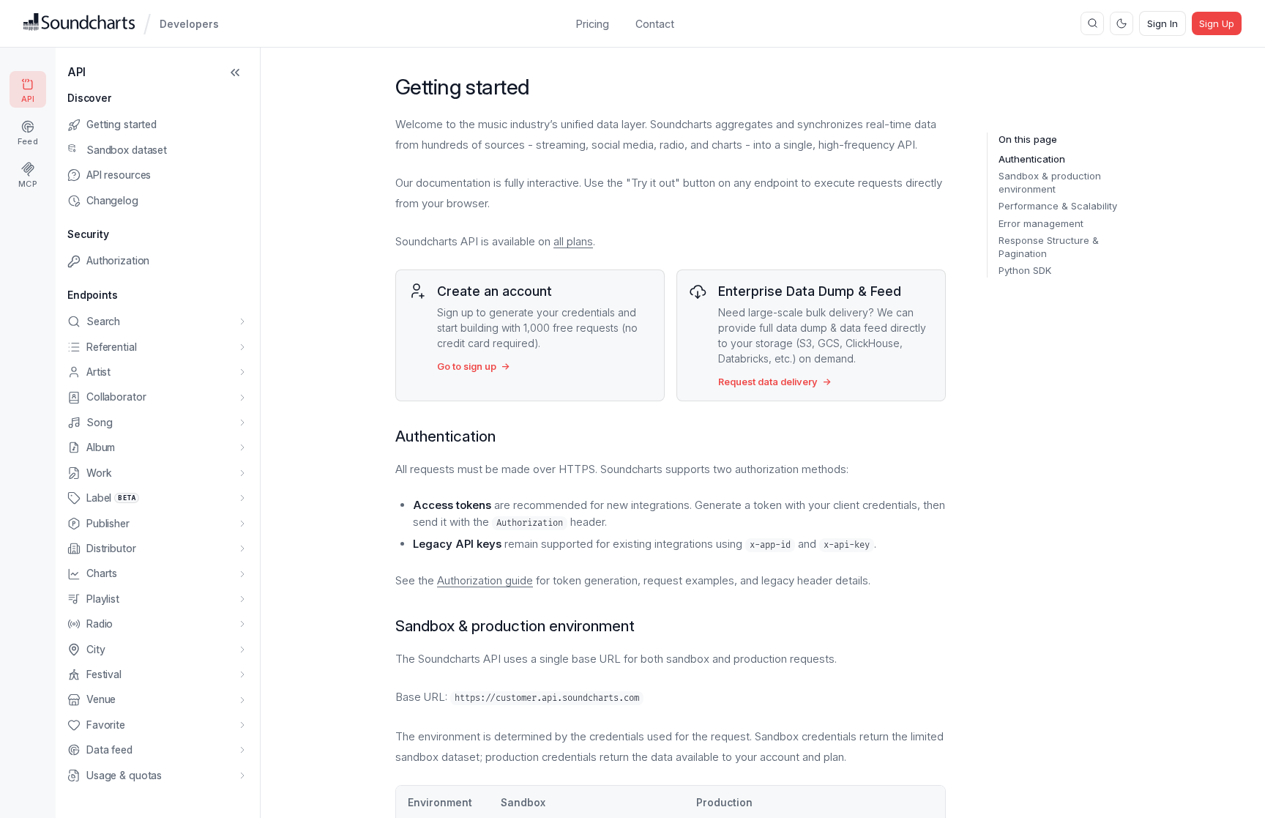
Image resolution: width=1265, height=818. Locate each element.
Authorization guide (485, 580)
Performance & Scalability (1058, 206)
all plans (573, 241)
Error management (1041, 223)
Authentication (1032, 159)
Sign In (1162, 23)
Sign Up (1216, 23)
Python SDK (1025, 270)
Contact (654, 24)
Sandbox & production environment (1050, 182)
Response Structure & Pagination (1049, 246)
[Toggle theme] (1121, 23)
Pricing (592, 24)
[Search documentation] (1092, 23)
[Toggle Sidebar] (235, 72)
